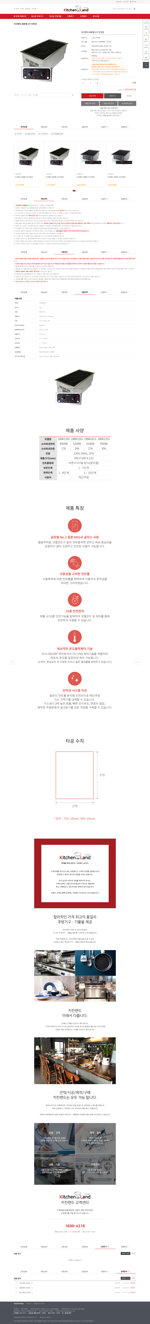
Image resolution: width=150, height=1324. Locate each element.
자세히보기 (109, 41)
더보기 (133, 1253)
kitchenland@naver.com (67, 1311)
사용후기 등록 (125, 1253)
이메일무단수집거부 (38, 1303)
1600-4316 (22, 1313)
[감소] (83, 83)
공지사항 (96, 16)
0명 (17, 95)
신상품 (22, 8)
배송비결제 (146, 59)
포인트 (83, 46)
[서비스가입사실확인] (87, 1321)
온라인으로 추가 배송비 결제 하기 (100, 60)
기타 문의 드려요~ (24, 1283)
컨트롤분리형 (58, 134)
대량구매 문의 (109, 103)
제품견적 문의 (90, 103)
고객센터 (83, 16)
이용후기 (70, 16)
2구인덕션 (44, 134)
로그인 (126, 1)
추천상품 (34, 8)
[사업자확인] (80, 1309)
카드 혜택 (84, 42)
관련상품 (24, 127)
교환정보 (64, 127)
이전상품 (12, 662)
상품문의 (125, 127)
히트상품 (27, 8)
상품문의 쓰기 (125, 1278)
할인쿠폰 (146, 46)
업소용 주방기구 (37, 16)
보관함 (129, 96)
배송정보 (44, 127)
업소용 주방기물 (55, 16)
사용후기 (105, 127)
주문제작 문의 (127, 103)
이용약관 (28, 1303)
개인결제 (146, 53)
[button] (74, 190)
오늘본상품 (146, 22)
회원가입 (134, 1)
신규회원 (84, 51)
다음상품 (137, 662)
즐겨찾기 (120, 1)
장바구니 (146, 34)
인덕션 (19, 134)
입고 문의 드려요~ (24, 1292)
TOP (146, 66)
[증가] (97, 83)
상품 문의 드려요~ (24, 1288)
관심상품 (146, 28)
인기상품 (16, 8)
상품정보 (85, 127)
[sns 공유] (72, 95)
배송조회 (146, 40)
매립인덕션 (30, 134)
